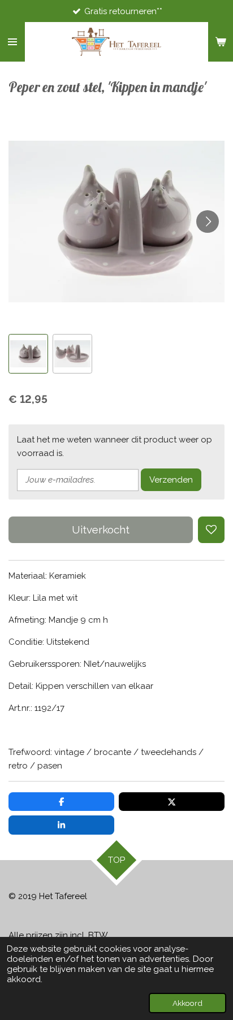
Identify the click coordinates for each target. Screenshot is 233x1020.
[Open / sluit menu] (12, 42)
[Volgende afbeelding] (207, 221)
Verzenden (171, 480)
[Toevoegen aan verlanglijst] (211, 529)
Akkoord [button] (187, 1003)
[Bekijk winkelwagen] (220, 42)
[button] (28, 354)
